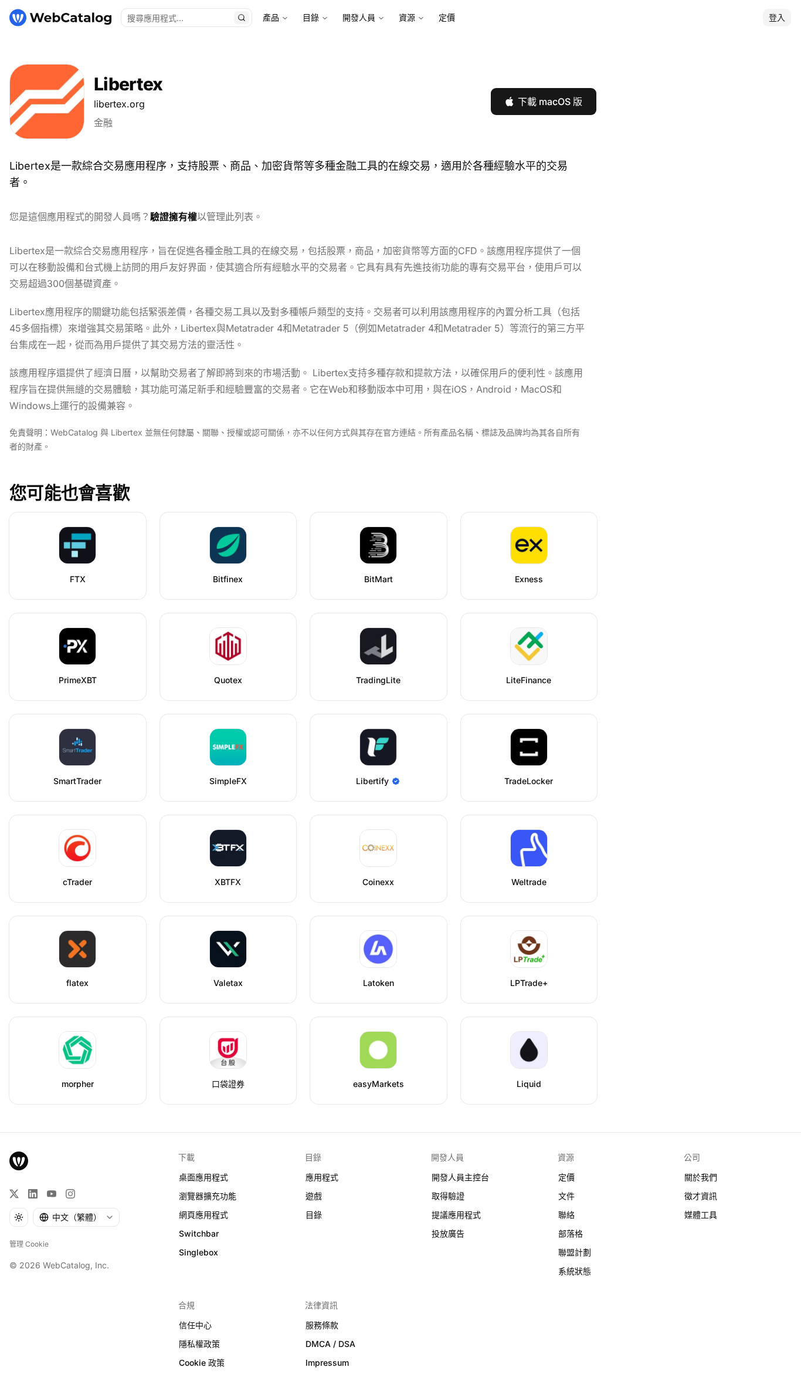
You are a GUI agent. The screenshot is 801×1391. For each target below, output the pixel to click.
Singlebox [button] (198, 1252)
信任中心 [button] (195, 1325)
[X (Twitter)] (14, 1193)
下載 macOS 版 (550, 101)
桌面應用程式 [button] (203, 1177)
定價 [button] (566, 1177)
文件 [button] (566, 1196)
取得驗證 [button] (448, 1196)
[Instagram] (70, 1193)
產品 (271, 17)
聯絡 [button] (566, 1215)
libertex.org (119, 104)
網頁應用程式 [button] (203, 1215)
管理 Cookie (29, 1244)
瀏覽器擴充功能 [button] (207, 1196)
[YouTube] (51, 1193)
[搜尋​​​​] (241, 18)
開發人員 (358, 17)
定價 (447, 17)
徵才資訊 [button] (700, 1196)
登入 (777, 17)
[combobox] (76, 1217)
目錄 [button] (314, 1215)
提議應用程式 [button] (456, 1215)
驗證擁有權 (173, 216)
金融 (103, 123)
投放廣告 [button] (448, 1233)
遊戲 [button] (314, 1196)
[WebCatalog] (18, 1161)
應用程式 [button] (322, 1177)
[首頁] (60, 17)
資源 (407, 17)
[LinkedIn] (33, 1193)
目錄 (311, 17)
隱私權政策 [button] (199, 1344)
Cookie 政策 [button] (202, 1363)
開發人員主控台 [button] (460, 1177)
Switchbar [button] (199, 1233)
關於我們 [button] (700, 1177)
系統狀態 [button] (574, 1271)
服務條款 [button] (322, 1325)
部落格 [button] (570, 1233)
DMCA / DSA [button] (330, 1344)
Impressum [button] (327, 1363)
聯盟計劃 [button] (574, 1252)
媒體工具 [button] (700, 1215)
